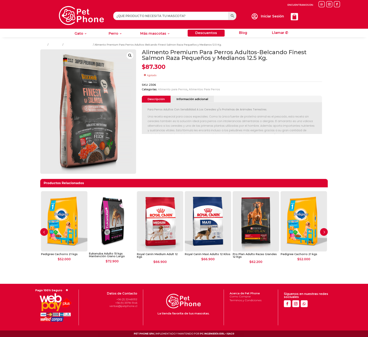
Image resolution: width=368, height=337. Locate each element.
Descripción (156, 99)
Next (324, 232)
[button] (130, 55)
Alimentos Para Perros (78, 44)
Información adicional (192, 99)
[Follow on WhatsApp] (322, 4)
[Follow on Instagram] (329, 4)
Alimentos (55, 44)
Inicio (43, 44)
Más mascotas (153, 34)
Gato (79, 34)
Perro (113, 34)
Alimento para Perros (172, 89)
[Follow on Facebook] (337, 4)
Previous (44, 232)
